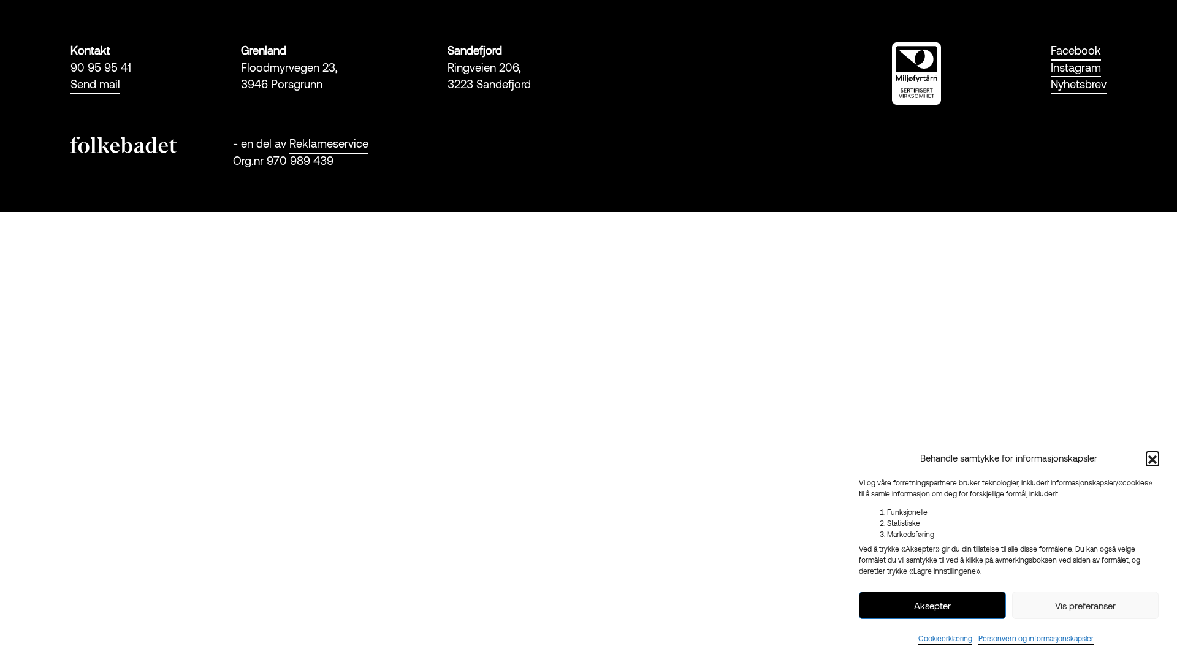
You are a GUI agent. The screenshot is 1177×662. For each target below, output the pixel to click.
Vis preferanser (1085, 605)
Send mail (95, 84)
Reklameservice (328, 143)
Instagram (1076, 67)
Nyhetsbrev (1079, 84)
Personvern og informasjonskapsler (1036, 638)
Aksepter (932, 605)
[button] (1152, 458)
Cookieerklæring (945, 638)
